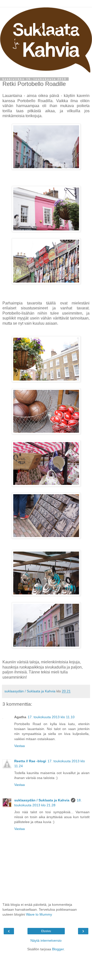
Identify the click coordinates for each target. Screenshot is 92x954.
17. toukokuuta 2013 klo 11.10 (51, 717)
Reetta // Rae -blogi (30, 761)
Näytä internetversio (46, 940)
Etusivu (46, 931)
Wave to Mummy (39, 914)
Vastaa (19, 746)
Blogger (58, 949)
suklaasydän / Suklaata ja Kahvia (41, 800)
